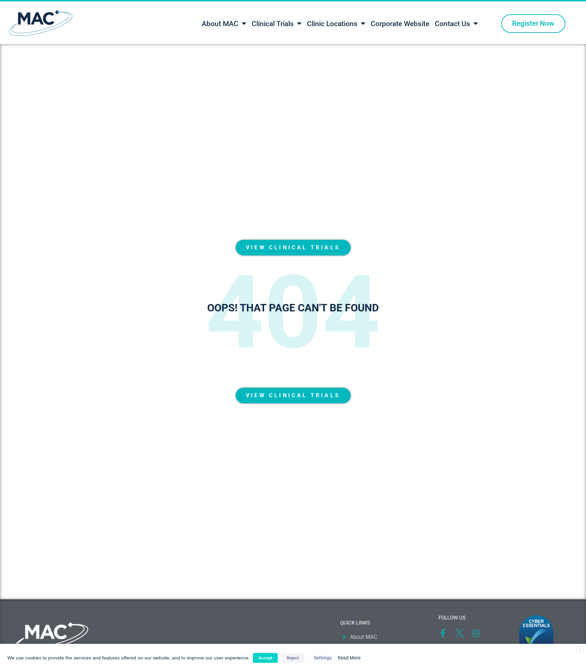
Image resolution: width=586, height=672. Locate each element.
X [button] (580, 650)
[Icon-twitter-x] (459, 633)
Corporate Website (400, 24)
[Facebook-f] (442, 633)
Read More (349, 657)
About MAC (220, 24)
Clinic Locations (332, 24)
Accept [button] (265, 657)
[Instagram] (476, 633)
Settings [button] (323, 657)
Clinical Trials (273, 24)
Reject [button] (293, 657)
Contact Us (452, 24)
